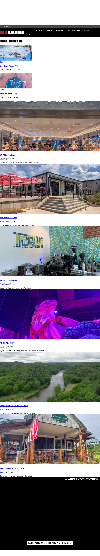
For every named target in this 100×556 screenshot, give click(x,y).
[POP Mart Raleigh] (50, 126)
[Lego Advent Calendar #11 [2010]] (50, 513)
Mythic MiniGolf (6, 343)
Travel (2, 62)
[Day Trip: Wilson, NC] (16, 60)
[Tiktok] (22, 26)
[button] (30, 35)
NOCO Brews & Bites (8, 218)
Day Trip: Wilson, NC (9, 66)
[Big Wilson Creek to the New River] (50, 377)
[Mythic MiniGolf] (50, 314)
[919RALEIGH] (12, 32)
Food (2, 90)
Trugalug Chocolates (8, 280)
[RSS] (32, 26)
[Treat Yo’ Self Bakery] (16, 88)
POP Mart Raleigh (7, 155)
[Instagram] (15, 26)
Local (2, 159)
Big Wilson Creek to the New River (14, 406)
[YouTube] (28, 26)
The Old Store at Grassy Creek (12, 468)
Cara (2, 69)
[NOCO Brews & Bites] (50, 189)
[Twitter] (18, 26)
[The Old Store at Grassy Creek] (50, 439)
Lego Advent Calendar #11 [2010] (50, 542)
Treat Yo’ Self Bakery (8, 93)
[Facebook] (12, 26)
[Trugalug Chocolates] (50, 251)
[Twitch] (25, 26)
